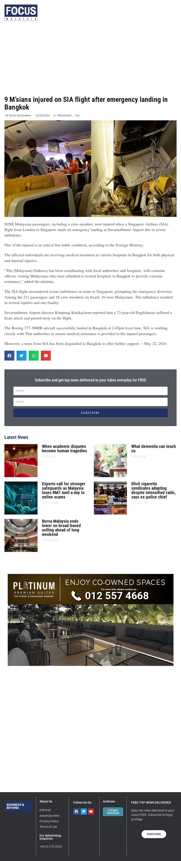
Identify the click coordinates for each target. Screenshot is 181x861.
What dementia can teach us (153, 448)
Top (77, 115)
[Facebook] (76, 811)
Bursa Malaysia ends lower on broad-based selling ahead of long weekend (61, 527)
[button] (9, 356)
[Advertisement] (90, 58)
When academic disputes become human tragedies (64, 448)
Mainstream (64, 115)
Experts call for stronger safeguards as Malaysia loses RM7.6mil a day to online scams (63, 490)
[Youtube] (91, 811)
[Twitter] (84, 811)
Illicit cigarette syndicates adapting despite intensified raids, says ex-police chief (153, 490)
